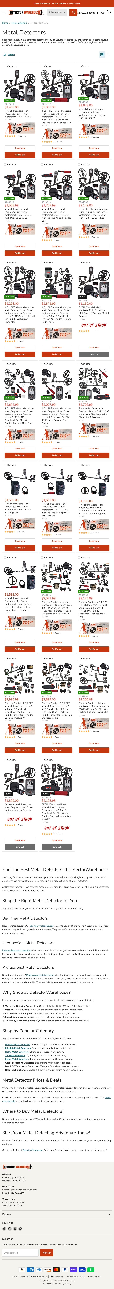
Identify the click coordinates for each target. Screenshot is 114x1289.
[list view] (108, 54)
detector (6, 1101)
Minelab (8, 119)
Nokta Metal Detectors (17, 1051)
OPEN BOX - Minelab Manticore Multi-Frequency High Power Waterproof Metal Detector (94, 312)
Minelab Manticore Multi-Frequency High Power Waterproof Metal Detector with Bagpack (18, 508)
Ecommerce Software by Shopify (57, 1283)
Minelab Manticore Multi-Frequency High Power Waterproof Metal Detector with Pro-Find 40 (92, 113)
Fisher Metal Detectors (17, 1059)
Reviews (24, 1276)
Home (5, 23)
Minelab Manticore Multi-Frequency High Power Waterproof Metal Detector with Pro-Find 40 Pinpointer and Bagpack (55, 509)
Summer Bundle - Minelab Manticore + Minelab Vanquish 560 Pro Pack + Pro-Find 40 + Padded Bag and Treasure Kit (94, 707)
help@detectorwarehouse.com (22, 1189)
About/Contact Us (39, 1276)
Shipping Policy (56, 1276)
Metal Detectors (19, 23)
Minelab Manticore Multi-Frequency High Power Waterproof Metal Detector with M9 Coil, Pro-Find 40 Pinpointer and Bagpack (18, 604)
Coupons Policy (95, 1276)
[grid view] (102, 54)
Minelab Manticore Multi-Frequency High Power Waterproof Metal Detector (18, 113)
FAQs (15, 1276)
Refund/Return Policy (76, 1276)
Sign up (46, 1252)
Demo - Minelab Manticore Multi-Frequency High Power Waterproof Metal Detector (19, 807)
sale (13, 1101)
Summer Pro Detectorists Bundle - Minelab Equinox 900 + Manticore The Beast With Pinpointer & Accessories (94, 413)
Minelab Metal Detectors (18, 1048)
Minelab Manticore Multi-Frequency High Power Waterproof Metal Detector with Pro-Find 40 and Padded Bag (56, 215)
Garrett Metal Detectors (17, 1044)
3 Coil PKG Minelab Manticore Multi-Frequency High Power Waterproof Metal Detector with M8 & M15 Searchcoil (93, 213)
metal (108, 1097)
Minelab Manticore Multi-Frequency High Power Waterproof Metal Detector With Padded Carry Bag (18, 213)
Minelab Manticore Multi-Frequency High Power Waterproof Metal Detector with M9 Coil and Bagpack (92, 509)
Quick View (20, 148)
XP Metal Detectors (15, 1055)
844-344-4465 (17, 1193)
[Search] (73, 12)
